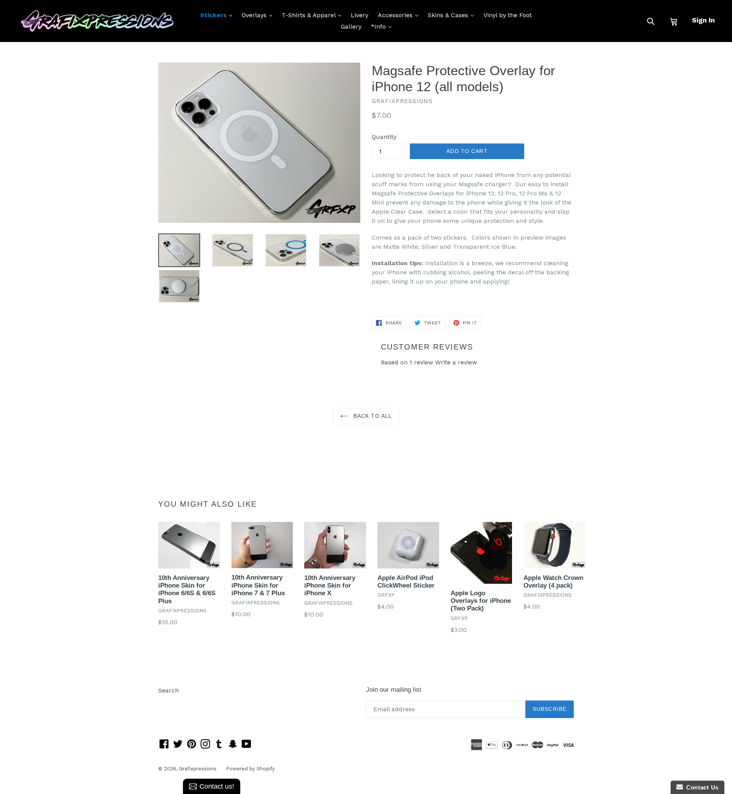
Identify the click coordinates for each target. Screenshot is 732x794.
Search (168, 690)
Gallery (351, 26)
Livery (359, 15)
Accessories (400, 15)
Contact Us (701, 787)
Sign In (703, 20)
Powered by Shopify (250, 768)
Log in (167, 701)
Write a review (456, 362)
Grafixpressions (198, 768)
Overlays (259, 15)
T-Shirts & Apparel (313, 15)
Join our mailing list (393, 689)
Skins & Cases (453, 15)
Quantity (384, 136)
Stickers (218, 15)
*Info (383, 26)
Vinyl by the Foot (507, 15)
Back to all (372, 416)
